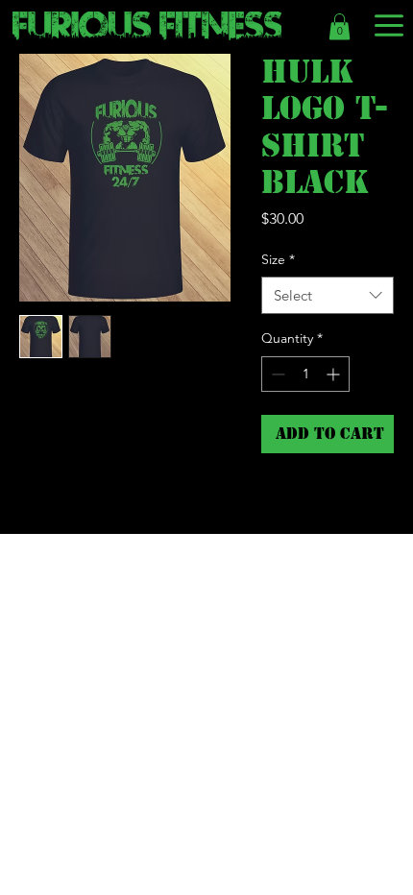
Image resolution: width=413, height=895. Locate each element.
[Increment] (335, 374)
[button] (339, 26)
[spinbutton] (305, 374)
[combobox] (327, 295)
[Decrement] (276, 374)
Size (278, 259)
